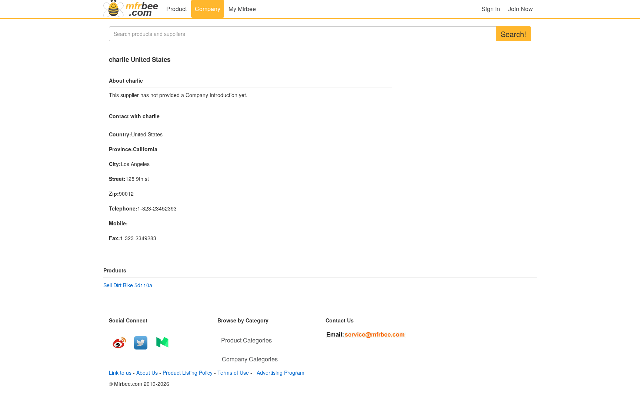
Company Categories (250, 359)
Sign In (490, 8)
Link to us (120, 372)
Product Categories (246, 340)
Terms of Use (233, 372)
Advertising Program (279, 372)
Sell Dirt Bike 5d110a (127, 285)
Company (207, 8)
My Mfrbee (242, 8)
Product (176, 8)
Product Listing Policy (188, 372)
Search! (513, 34)
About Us (147, 372)
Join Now (520, 8)
